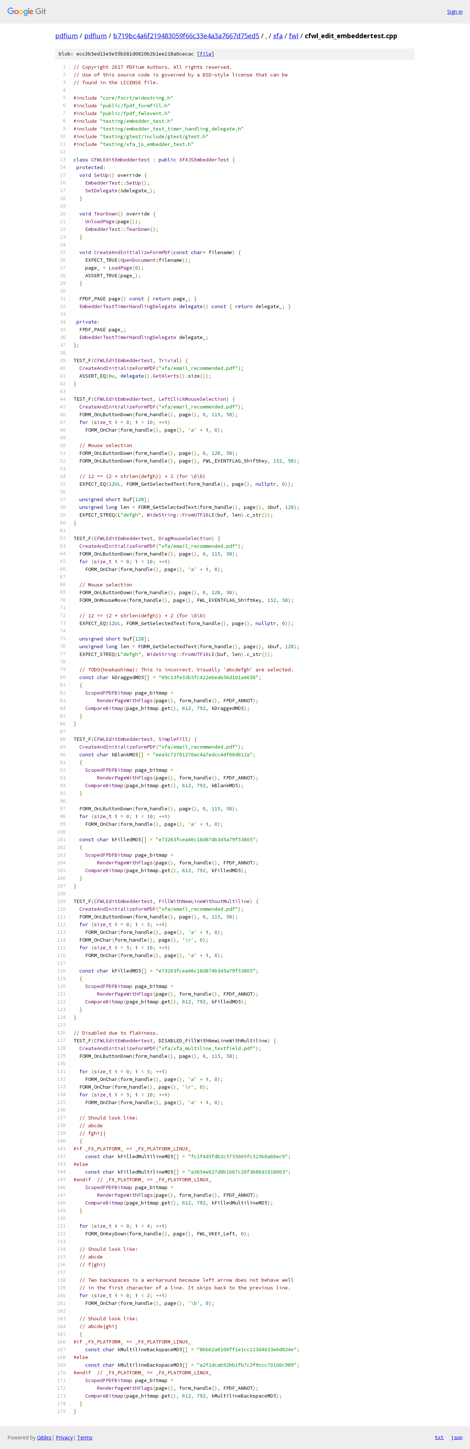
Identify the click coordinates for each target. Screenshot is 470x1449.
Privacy (64, 1437)
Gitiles (44, 1437)
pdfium (66, 35)
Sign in (455, 11)
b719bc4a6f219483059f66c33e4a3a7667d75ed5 (186, 35)
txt (439, 1437)
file (206, 54)
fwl (294, 35)
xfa (278, 35)
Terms (85, 1437)
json (457, 1437)
